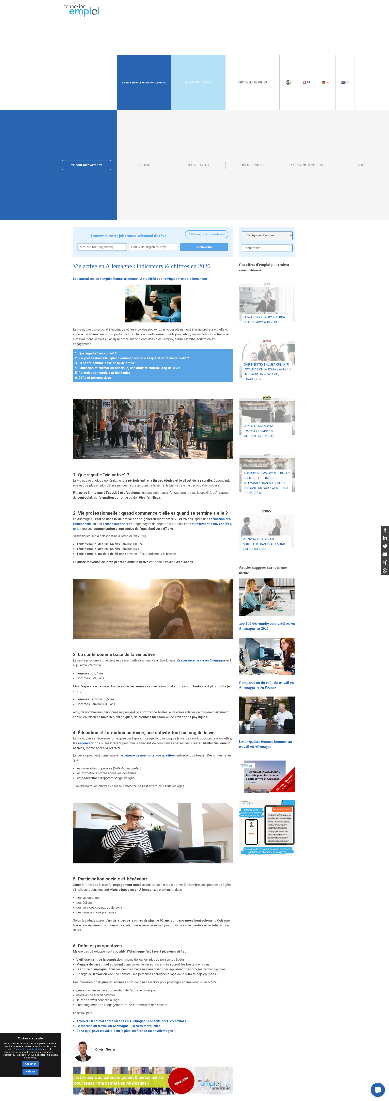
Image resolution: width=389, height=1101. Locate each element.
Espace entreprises (252, 82)
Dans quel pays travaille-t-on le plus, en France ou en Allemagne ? (126, 1031)
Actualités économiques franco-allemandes (173, 279)
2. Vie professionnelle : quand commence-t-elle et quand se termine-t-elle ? (132, 358)
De (327, 82)
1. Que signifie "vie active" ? (96, 353)
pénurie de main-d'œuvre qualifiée (149, 755)
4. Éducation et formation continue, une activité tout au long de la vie (127, 368)
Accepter (30, 1064)
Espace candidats (198, 82)
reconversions (89, 743)
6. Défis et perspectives (93, 378)
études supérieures (117, 524)
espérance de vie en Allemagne (202, 660)
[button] (378, 1090)
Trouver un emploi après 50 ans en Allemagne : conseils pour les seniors (131, 1021)
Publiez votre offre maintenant (207, 234)
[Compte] (288, 82)
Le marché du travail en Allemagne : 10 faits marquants (118, 1026)
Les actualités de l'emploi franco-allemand (105, 279)
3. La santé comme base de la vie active (105, 363)
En (347, 82)
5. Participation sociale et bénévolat (102, 373)
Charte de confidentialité (28, 1049)
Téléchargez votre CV (86, 165)
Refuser (30, 1071)
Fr (308, 82)
